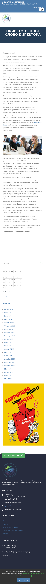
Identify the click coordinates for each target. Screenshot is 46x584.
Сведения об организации (11, 521)
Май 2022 (8, 379)
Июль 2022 (8, 375)
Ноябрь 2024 (9, 362)
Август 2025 (8, 339)
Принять (23, 580)
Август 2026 (8, 309)
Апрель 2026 (9, 322)
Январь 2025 (9, 356)
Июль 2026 (8, 313)
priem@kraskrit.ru (10, 506)
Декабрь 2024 (9, 359)
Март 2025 (8, 352)
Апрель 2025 (9, 349)
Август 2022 (8, 372)
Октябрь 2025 (9, 332)
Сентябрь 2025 (9, 336)
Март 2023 (8, 369)
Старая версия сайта (38, 7)
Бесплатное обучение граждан (13, 530)
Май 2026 (8, 319)
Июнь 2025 (8, 346)
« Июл (5, 297)
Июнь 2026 (8, 316)
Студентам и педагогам (10, 527)
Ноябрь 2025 (9, 329)
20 (12, 282)
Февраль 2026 (9, 326)
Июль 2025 (8, 342)
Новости (5, 524)
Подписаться (9, 455)
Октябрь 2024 (9, 365)
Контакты (6, 534)
